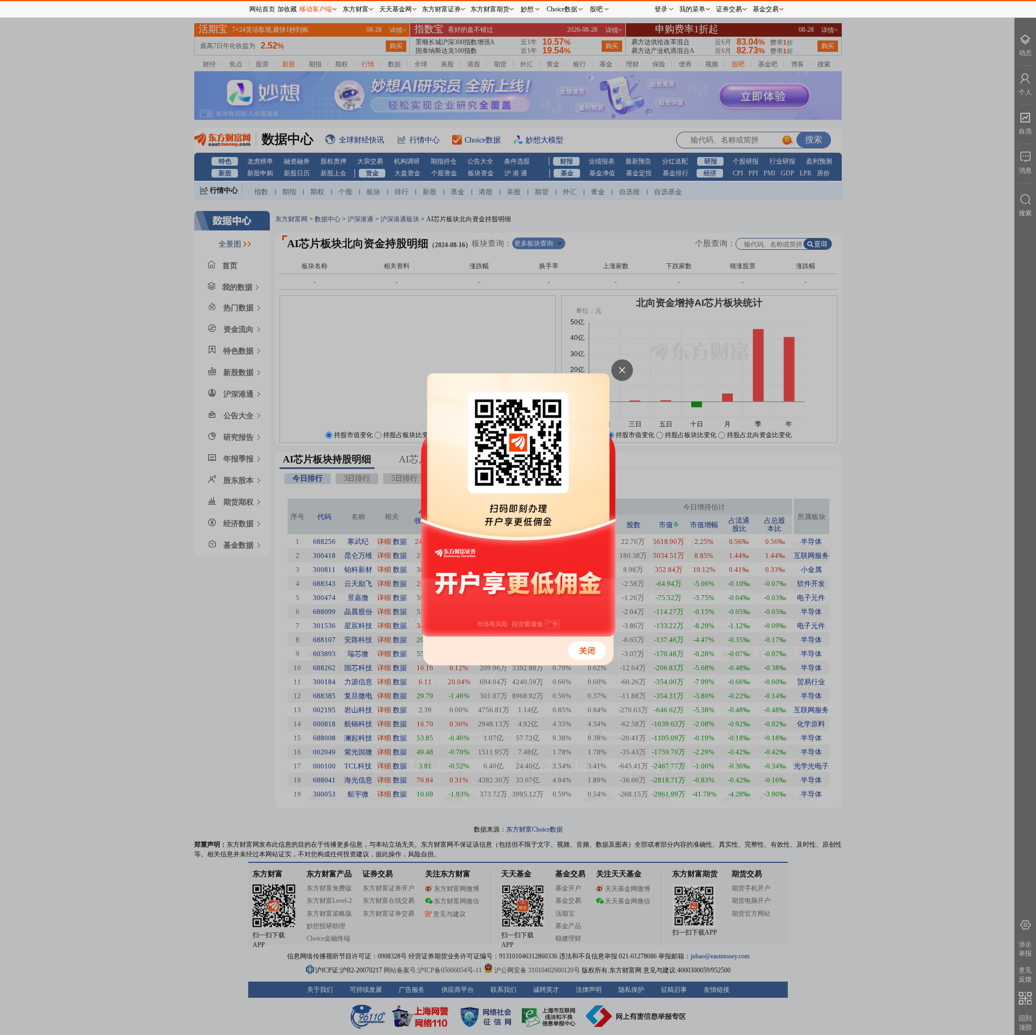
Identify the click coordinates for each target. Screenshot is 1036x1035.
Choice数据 (562, 9)
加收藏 (287, 9)
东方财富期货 (490, 9)
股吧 (596, 9)
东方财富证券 (441, 9)
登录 (661, 9)
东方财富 (356, 9)
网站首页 (262, 9)
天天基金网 (395, 9)
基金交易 (766, 9)
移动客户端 (315, 9)
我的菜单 (692, 9)
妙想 (527, 9)
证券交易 (729, 9)
